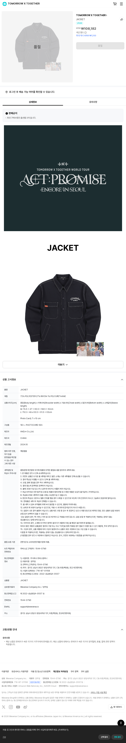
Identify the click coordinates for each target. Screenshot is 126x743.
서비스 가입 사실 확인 (99, 692)
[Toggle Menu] (121, 4)
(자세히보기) (63, 730)
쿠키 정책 (74, 671)
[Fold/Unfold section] (63, 379)
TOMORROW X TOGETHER (91, 15)
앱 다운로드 (118, 707)
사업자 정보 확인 (35, 682)
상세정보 (33, 102)
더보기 (61, 364)
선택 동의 (104, 737)
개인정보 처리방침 (60, 671)
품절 (100, 45)
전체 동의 (117, 737)
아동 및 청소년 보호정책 (40, 671)
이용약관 (5, 671)
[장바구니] (115, 4)
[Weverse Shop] (4, 4)
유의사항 (93, 102)
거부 (4, 737)
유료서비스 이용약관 (19, 671)
